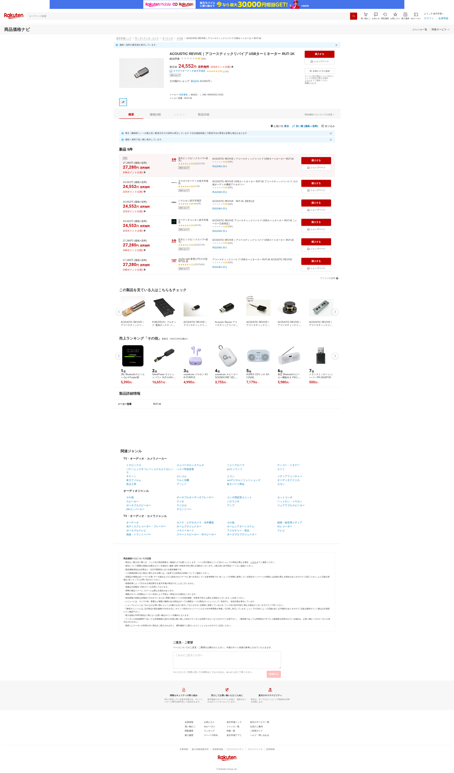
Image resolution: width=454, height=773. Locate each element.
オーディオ (167, 38)
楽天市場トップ (123, 38)
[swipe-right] (335, 312)
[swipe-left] (119, 312)
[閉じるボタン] (336, 45)
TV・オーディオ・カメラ (147, 38)
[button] (376, 16)
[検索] (353, 16)
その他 (179, 38)
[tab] (131, 114)
